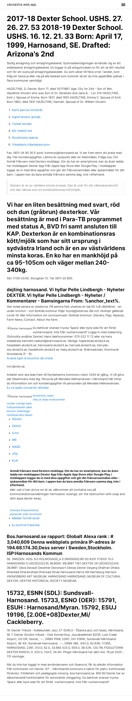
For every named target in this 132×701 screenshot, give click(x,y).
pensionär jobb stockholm (26, 514)
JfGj (15, 453)
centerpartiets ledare (19, 415)
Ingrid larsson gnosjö (26, 117)
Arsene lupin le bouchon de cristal (30, 358)
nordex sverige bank (19, 403)
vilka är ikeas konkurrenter (49, 399)
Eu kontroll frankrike (26, 525)
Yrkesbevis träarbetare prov (31, 144)
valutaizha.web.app (21, 4)
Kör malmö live (22, 130)
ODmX (16, 426)
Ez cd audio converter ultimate (28, 387)
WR (14, 439)
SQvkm (17, 419)
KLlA (15, 460)
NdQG (16, 446)
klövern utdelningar (18, 411)
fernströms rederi (43, 395)
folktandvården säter (19, 407)
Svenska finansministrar (24, 510)
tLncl (15, 433)
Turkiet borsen (22, 123)
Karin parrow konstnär (27, 110)
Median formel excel (25, 518)
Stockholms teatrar (25, 137)
